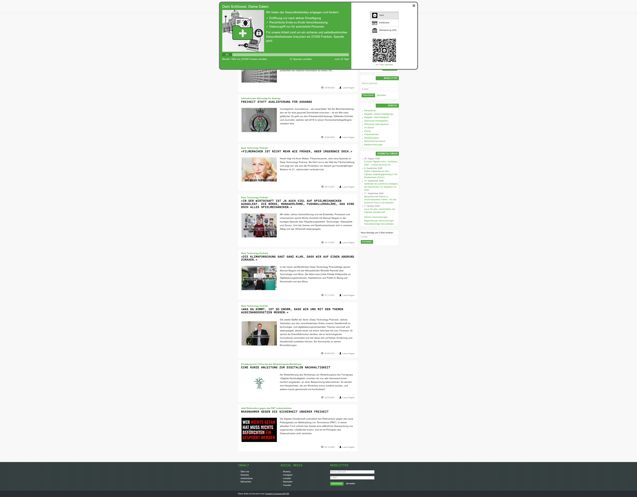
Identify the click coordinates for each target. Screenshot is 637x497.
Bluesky (287, 472)
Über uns (245, 472)
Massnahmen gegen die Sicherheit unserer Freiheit (285, 411)
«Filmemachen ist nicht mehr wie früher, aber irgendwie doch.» (296, 151)
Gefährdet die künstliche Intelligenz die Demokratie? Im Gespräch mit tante (381, 187)
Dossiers (245, 475)
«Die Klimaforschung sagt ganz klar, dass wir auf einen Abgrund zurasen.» (297, 258)
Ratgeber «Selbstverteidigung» (378, 114)
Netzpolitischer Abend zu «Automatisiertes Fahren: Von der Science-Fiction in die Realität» (380, 200)
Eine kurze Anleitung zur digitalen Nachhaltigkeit (285, 367)
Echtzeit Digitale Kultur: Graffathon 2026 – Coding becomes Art (381, 163)
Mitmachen (246, 482)
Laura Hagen (348, 88)
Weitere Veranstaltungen (376, 217)
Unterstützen (247, 479)
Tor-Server (369, 128)
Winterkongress (371, 138)
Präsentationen (371, 135)
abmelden (381, 95)
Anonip (367, 131)
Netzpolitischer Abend (374, 141)
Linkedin (287, 479)
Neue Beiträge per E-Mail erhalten (377, 233)
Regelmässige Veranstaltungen (379, 221)
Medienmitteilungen (373, 145)
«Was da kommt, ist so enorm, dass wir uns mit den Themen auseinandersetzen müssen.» (292, 311)
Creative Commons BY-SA (277, 494)
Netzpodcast (370, 111)
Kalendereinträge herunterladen (379, 224)
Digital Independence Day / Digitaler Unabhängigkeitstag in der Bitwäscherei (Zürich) (380, 174)
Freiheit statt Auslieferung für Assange (276, 101)
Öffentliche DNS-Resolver (376, 124)
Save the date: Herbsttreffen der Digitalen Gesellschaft (379, 211)
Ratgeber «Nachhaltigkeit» (376, 118)
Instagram (288, 475)
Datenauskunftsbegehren (376, 121)
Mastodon (287, 482)
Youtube (287, 485)
